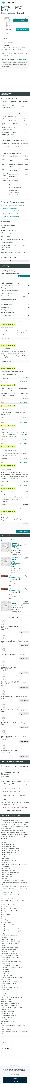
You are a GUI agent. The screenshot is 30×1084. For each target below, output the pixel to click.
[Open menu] (26, 2)
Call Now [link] (8, 29)
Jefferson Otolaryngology (15, 577)
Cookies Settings (15, 1074)
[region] (15, 1075)
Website (9, 33)
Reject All (15, 1078)
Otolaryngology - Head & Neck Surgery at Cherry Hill (17, 545)
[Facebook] (3, 1048)
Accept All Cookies (15, 1081)
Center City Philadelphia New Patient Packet (14, 205)
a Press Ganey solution (10, 1043)
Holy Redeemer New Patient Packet (12, 211)
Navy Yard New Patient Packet (11, 214)
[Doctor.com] (8, 2)
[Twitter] (8, 1048)
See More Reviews (22, 59)
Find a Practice (5, 1058)
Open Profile (24, 632)
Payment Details (15, 261)
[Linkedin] (5, 1048)
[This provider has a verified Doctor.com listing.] (7, 10)
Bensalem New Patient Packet (11, 208)
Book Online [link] (23, 29)
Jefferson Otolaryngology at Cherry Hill (17, 603)
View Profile (26, 543)
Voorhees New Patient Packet (11, 216)
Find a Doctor (18, 1058)
